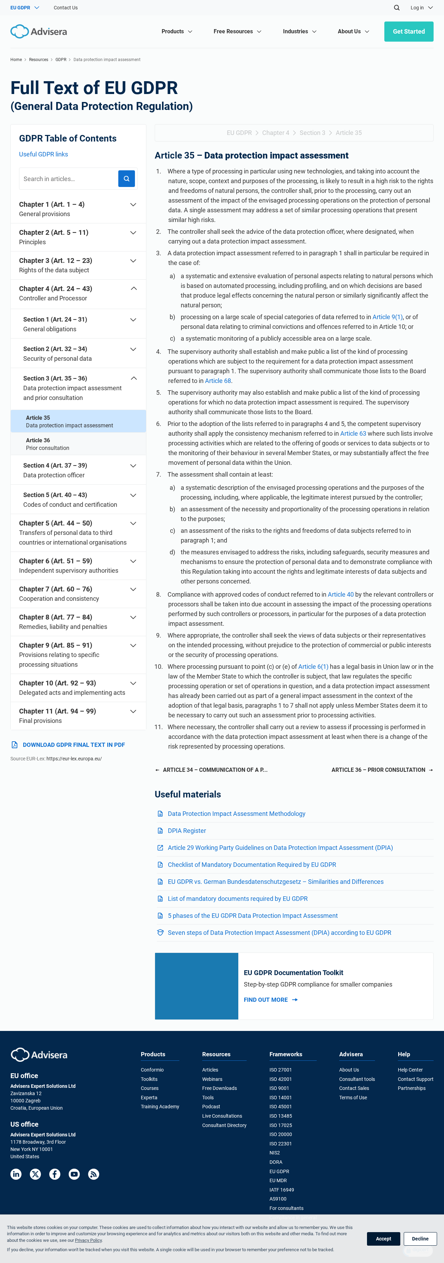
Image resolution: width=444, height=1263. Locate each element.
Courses (150, 1088)
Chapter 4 (275, 132)
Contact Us (66, 7)
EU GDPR (239, 132)
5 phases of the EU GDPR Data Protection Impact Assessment (253, 915)
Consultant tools (357, 1079)
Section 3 (312, 132)
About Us (349, 1070)
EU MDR (278, 1180)
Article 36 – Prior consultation (378, 770)
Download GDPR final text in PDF (74, 744)
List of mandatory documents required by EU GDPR (238, 898)
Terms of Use (353, 1097)
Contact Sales (354, 1088)
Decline (420, 1238)
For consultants (287, 1208)
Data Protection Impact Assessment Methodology (237, 813)
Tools (208, 1097)
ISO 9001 (279, 1088)
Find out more (266, 999)
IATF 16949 (282, 1190)
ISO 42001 (281, 1079)
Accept (383, 1238)
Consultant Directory (224, 1125)
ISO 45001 (281, 1106)
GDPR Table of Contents (68, 138)
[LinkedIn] (16, 1174)
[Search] (397, 7)
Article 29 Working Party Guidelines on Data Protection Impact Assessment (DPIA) (280, 847)
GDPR (61, 59)
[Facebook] (54, 1174)
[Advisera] (39, 1055)
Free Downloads (219, 1088)
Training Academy (160, 1106)
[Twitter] (35, 1174)
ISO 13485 (281, 1116)
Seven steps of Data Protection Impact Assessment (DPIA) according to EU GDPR (279, 932)
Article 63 (353, 433)
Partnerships (412, 1088)
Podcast (211, 1106)
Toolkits (149, 1079)
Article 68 (218, 380)
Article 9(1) (388, 317)
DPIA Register (187, 830)
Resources (38, 59)
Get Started (409, 31)
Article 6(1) (312, 666)
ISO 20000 (281, 1134)
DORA (276, 1162)
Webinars (212, 1079)
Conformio (152, 1070)
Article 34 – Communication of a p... (215, 770)
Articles (210, 1070)
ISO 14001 (281, 1097)
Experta (149, 1097)
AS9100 (278, 1199)
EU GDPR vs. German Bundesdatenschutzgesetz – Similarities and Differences (276, 881)
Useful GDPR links (43, 154)
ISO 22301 (281, 1143)
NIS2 (275, 1152)
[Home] (40, 31)
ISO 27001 (281, 1070)
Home (16, 59)
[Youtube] (74, 1174)
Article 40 (341, 594)
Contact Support (416, 1079)
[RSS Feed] (93, 1174)
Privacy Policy (88, 1240)
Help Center (410, 1070)
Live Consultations (222, 1116)
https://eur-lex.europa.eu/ (74, 758)
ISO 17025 (281, 1125)
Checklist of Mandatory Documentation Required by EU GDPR (252, 864)
